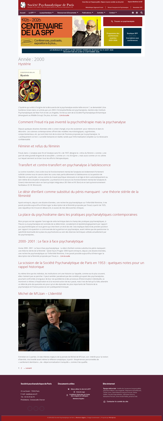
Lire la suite (64, 115)
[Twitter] (36, 408)
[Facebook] (30, 408)
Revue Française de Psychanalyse (118, 7)
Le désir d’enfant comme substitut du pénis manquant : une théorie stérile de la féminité (78, 193)
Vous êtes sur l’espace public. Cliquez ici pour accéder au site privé (103, 2)
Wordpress (112, 417)
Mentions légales (81, 417)
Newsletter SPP (137, 7)
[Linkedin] (137, 12)
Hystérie (24, 64)
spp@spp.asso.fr (31, 394)
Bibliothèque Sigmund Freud (94, 7)
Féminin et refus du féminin (39, 146)
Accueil (22, 13)
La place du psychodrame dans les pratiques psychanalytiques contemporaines (77, 214)
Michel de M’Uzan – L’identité (40, 293)
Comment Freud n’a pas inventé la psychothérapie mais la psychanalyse (72, 122)
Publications (86, 13)
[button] (141, 12)
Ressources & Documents (66, 13)
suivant (27, 368)
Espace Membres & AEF (135, 2)
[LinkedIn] (42, 408)
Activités (100, 13)
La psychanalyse (46, 13)
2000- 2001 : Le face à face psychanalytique (50, 241)
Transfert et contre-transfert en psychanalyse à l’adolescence (64, 165)
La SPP (31, 13)
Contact (112, 13)
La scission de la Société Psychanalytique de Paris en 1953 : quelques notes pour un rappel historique (81, 264)
